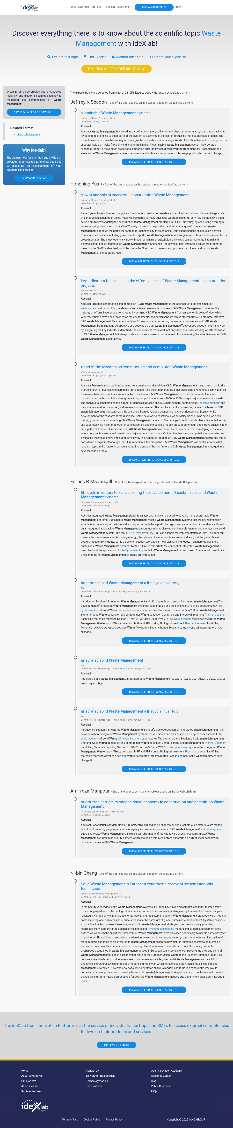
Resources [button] (124, 7)
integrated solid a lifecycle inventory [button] (129, 711)
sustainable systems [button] (116, 113)
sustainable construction (95, 308)
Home (24, 1070)
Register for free (31, 1091)
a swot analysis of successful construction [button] (135, 195)
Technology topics (97, 1081)
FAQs (154, 1091)
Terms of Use (70, 1119)
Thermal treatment (215, 614)
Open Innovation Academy (166, 1070)
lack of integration (211, 829)
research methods (209, 403)
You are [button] (96, 7)
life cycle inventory (28, 134)
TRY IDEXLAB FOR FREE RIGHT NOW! (116, 69)
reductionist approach (211, 140)
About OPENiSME (31, 1075)
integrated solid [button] (112, 660)
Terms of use (94, 1086)
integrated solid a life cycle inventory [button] (130, 583)
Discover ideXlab (34, 178)
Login (178, 7)
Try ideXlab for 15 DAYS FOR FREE (37, 112)
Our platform (28, 1081)
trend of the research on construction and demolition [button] (144, 367)
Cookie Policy (92, 1119)
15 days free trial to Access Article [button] (154, 161)
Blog (153, 1081)
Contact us (92, 1070)
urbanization (198, 213)
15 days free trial (154, 7)
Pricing (110, 7)
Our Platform (80, 7)
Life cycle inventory (129, 610)
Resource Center (161, 1075)
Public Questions (161, 1086)
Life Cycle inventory (132, 550)
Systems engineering (161, 928)
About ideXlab (29, 1086)
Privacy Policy (114, 1119)
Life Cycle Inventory (141, 533)
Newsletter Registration (100, 1075)
